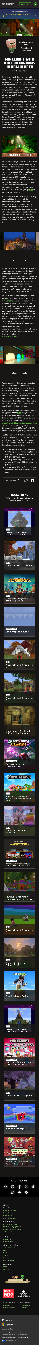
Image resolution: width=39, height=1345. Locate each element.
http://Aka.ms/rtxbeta (11, 336)
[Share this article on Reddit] (26, 480)
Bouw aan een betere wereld (12, 1229)
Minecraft (6, 1208)
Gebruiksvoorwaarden (8, 1335)
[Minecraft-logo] (9, 4)
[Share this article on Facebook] (32, 480)
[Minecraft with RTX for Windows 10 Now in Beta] (19, 146)
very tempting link (9, 301)
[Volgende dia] (25, 259)
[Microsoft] (7, 1324)
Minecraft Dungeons (9, 1213)
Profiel (5, 1267)
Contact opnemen (8, 1260)
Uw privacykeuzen (10, 1340)
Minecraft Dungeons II (10, 1210)
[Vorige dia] (14, 259)
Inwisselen (6, 1269)
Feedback (6, 1253)
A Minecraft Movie (8, 1232)
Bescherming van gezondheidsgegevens (14, 1332)
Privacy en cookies (7, 1329)
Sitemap (5, 1255)
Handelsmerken (22, 1335)
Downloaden (7, 1258)
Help (4, 1250)
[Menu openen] (35, 4)
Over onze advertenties (9, 1338)
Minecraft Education (9, 1218)
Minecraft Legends (9, 1215)
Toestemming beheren (26, 1306)
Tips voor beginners (9, 1248)
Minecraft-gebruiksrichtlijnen (9, 1306)
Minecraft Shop (8, 1242)
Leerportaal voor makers (10, 1224)
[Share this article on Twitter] (20, 480)
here (31, 190)
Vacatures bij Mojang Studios (12, 1227)
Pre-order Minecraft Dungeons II (17, 15)
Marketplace (7, 1239)
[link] (5, 1186)
